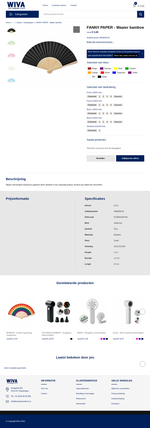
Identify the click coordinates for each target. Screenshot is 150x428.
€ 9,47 (118, 339)
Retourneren (81, 399)
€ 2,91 (82, 339)
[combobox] (89, 14)
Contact (73, 5)
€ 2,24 (11, 339)
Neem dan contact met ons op (125, 55)
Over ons (44, 388)
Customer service (59, 5)
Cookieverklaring (117, 399)
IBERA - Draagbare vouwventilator (91, 333)
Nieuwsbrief (80, 404)
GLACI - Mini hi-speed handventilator (128, 333)
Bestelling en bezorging (85, 393)
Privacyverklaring (118, 393)
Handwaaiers (29, 23)
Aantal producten (96, 139)
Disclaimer (115, 404)
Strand (18, 23)
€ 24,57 (48, 339)
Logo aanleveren (82, 388)
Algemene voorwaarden (120, 388)
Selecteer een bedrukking (101, 87)
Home (45, 5)
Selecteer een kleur (98, 62)
